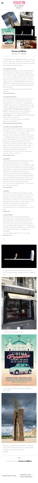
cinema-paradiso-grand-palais (12, 123)
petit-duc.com (7, 235)
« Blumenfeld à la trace (9, 476)
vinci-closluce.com (9, 155)
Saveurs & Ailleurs (19, 51)
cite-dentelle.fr (7, 187)
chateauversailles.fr (9, 93)
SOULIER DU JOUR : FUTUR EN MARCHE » (26, 476)
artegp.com (6, 211)
